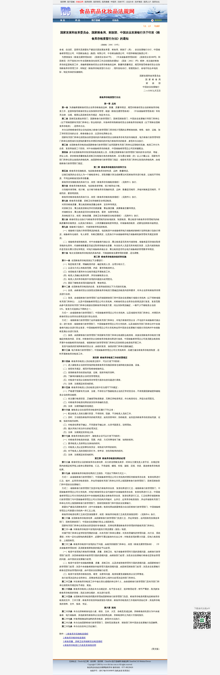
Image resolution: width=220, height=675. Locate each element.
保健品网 (125, 661)
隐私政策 (118, 671)
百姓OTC (121, 2)
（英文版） (155, 649)
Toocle (80, 661)
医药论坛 (156, 2)
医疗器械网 (116, 661)
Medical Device (145, 661)
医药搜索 (105, 2)
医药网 (63, 2)
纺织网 (93, 661)
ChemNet (108, 661)
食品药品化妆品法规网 (96, 667)
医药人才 (147, 2)
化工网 (86, 661)
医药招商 (88, 2)
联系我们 (126, 671)
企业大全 (129, 2)
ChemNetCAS (134, 661)
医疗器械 (71, 2)
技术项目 (138, 2)
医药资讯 (97, 2)
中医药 (113, 2)
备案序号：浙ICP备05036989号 (102, 671)
